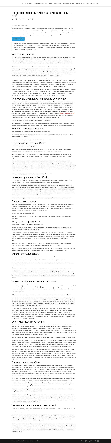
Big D (21, 3)
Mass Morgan (57, 3)
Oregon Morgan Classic (82, 3)
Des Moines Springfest (41, 3)
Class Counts (29, 3)
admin (14, 19)
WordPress (37, 440)
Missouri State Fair (68, 3)
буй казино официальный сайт (67, 113)
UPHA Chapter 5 (95, 3)
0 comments (36, 19)
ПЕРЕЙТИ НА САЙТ (18, 39)
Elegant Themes (22, 440)
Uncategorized (28, 19)
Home (50, 3)
